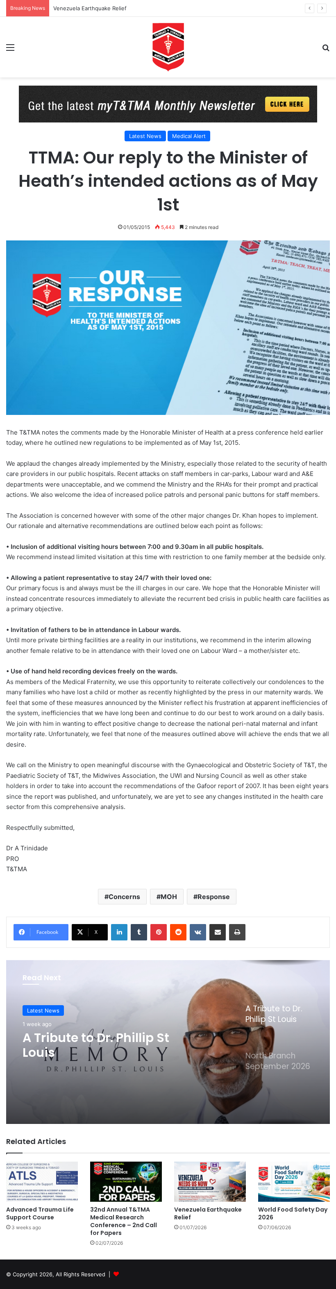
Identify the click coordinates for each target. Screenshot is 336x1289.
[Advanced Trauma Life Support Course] (42, 1182)
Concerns (124, 897)
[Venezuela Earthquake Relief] (210, 1182)
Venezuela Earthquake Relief (90, 8)
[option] (168, 1042)
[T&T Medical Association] (168, 47)
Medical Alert (189, 136)
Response (214, 897)
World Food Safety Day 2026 (292, 1213)
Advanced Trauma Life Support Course (40, 1213)
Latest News (145, 136)
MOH (169, 897)
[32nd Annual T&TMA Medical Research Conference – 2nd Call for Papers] (126, 1182)
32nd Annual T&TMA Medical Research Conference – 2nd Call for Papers (123, 1221)
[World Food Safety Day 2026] (294, 1182)
